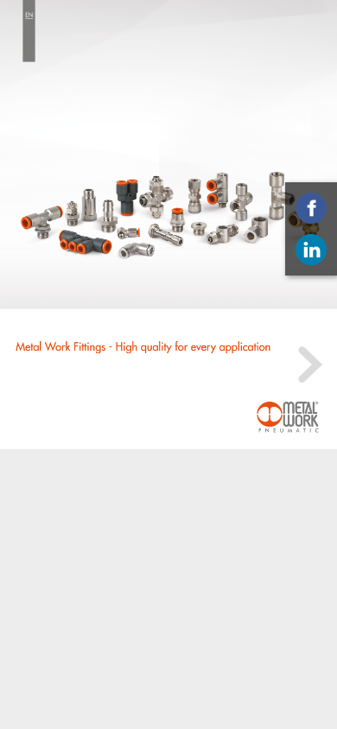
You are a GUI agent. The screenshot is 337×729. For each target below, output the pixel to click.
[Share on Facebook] (311, 208)
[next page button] (307, 364)
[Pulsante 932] (287, 416)
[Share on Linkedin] (311, 249)
